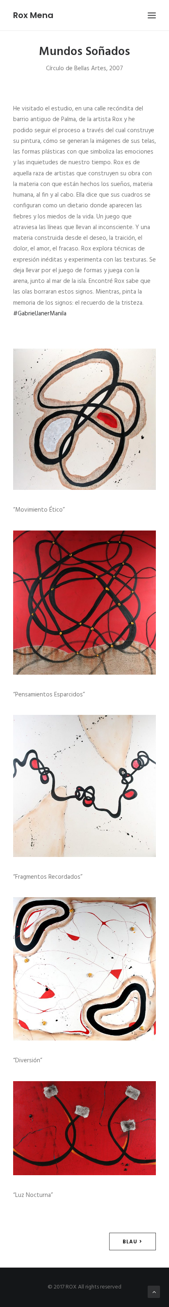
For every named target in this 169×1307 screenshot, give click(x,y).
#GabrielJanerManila (39, 314)
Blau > (132, 1241)
